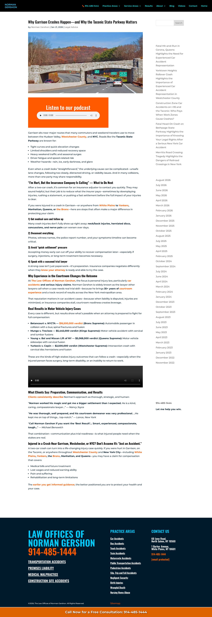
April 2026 (161, 200)
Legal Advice (71, 27)
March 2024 (163, 286)
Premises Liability (41, 568)
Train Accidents (117, 553)
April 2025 (161, 251)
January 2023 (163, 352)
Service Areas (131, 6)
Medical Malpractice (43, 574)
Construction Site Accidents (48, 580)
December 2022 (165, 357)
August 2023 (163, 317)
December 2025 (165, 220)
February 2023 (164, 347)
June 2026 (162, 190)
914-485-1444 (92, 6)
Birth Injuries (116, 582)
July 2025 (161, 241)
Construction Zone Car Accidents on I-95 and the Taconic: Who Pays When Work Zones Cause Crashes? (169, 111)
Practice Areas (110, 6)
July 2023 (161, 322)
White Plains (107, 205)
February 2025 (164, 256)
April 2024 (162, 281)
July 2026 (161, 185)
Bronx (56, 456)
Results (149, 6)
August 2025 (163, 235)
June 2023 (162, 327)
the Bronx (63, 209)
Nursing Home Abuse (120, 592)
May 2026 (161, 195)
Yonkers (123, 205)
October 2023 (163, 307)
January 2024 (164, 296)
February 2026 (164, 210)
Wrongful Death (117, 587)
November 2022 (165, 362)
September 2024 (166, 266)
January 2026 (163, 215)
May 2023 (161, 332)
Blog (171, 6)
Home (204, 6)
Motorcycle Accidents (120, 558)
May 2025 (161, 246)
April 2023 (161, 337)
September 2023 (165, 312)
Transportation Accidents (47, 561)
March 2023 (162, 342)
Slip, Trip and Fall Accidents (123, 573)
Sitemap (115, 603)
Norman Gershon (40, 27)
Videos (181, 6)
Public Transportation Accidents (125, 563)
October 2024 (164, 261)
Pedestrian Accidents (120, 568)
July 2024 (161, 271)
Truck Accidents (118, 548)
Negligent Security (119, 578)
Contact (193, 6)
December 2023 (165, 302)
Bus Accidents (117, 543)
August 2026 (163, 180)
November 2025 (165, 225)
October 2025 (163, 230)
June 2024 (162, 276)
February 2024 (164, 291)
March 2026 (162, 205)
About (159, 6)
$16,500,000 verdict (71, 323)
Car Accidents (117, 538)
